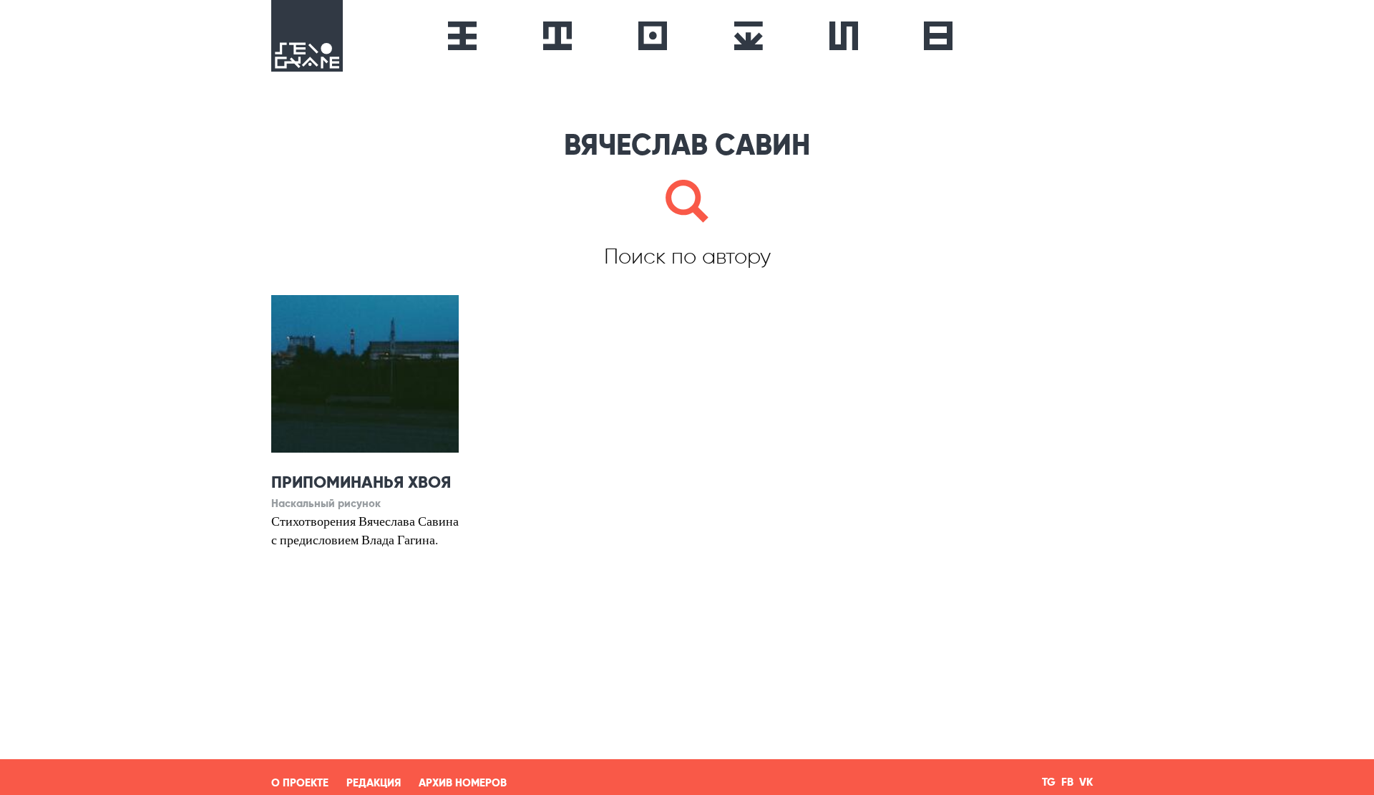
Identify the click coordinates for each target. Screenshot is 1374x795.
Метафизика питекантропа (462, 35)
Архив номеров (463, 782)
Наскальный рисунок (843, 35)
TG (1049, 782)
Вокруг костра (748, 35)
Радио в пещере (652, 35)
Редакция (373, 782)
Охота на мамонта (557, 35)
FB (1067, 782)
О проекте (299, 782)
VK (1086, 782)
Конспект (938, 35)
